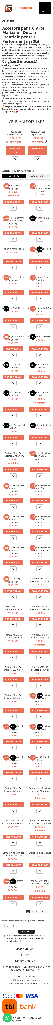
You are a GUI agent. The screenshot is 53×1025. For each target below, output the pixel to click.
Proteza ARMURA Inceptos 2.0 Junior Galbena (40, 668)
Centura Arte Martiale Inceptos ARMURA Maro (13, 822)
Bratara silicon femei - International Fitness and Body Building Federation (40, 187)
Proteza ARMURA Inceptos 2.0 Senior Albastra (39, 580)
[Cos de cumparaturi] (42, 17)
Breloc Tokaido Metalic (40, 852)
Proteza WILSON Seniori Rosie (40, 758)
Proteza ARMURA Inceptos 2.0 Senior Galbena (39, 608)
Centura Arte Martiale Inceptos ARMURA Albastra (39, 789)
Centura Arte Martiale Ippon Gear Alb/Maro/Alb (13, 549)
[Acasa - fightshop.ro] (18, 8)
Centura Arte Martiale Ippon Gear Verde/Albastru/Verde (39, 487)
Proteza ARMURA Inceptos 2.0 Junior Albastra (40, 636)
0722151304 (28, 976)
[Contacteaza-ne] (42, 11)
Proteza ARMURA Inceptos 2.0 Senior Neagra (13, 636)
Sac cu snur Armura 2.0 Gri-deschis (39, 366)
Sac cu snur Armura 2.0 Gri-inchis (13, 394)
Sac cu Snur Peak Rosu (13, 277)
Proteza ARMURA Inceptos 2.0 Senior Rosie (13, 608)
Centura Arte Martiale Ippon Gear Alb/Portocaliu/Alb (39, 518)
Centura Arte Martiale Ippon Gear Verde (39, 549)
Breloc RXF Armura (13, 185)
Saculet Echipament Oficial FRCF (13, 882)
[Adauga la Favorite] (15, 158)
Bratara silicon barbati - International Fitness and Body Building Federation (13, 219)
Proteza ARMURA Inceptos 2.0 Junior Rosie (13, 668)
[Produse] (43, 6)
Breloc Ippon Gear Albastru (40, 278)
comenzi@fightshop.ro (28, 980)
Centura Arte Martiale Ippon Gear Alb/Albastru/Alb (39, 727)
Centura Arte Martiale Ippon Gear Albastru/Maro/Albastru (13, 487)
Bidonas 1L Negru (13, 578)
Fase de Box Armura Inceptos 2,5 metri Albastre (40, 882)
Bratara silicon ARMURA (40, 217)
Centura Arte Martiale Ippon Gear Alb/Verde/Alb (13, 727)
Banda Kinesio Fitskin (13, 248)
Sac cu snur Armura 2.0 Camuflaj (13, 366)
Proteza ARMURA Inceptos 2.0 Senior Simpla (13, 454)
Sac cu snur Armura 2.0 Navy (39, 394)
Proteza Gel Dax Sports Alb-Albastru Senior (37, 133)
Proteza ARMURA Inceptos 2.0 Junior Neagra (13, 696)
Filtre (15, 175)
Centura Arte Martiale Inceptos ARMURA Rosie (40, 822)
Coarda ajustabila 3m (13, 336)
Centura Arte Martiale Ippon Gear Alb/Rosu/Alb (13, 758)
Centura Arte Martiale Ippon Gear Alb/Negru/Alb (39, 454)
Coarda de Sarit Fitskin (13, 308)
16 (42, 911)
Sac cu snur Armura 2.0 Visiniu (13, 426)
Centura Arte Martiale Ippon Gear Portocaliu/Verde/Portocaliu (13, 518)
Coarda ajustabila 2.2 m (40, 308)
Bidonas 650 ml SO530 (40, 248)
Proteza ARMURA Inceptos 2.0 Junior (13, 789)
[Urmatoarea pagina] (47, 911)
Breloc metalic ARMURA (39, 336)
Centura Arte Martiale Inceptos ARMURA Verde (13, 854)
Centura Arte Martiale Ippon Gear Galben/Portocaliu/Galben (40, 696)
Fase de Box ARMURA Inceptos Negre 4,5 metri (15, 133)
